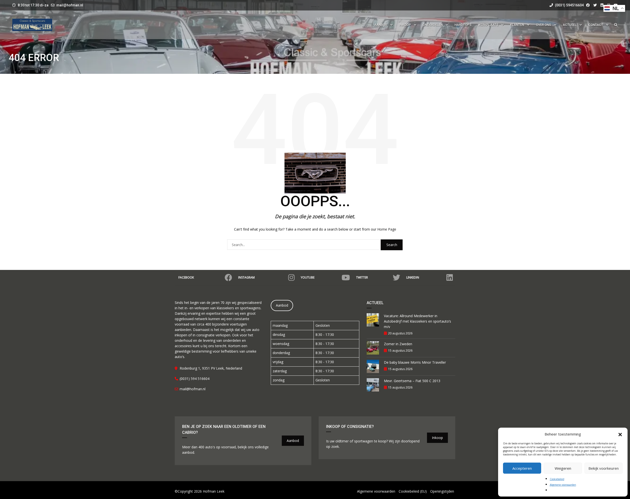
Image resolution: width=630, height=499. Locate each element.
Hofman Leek (213, 491)
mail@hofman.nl (69, 5)
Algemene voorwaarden (563, 484)
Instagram (246, 277)
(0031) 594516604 (569, 5)
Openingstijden (442, 491)
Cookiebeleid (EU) (413, 491)
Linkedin (412, 277)
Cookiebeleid (557, 479)
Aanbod (282, 305)
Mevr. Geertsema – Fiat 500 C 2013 (412, 380)
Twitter (362, 277)
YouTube (308, 277)
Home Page (386, 229)
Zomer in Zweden (398, 344)
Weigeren (563, 468)
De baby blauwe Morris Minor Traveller (415, 362)
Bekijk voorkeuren (603, 468)
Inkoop (437, 437)
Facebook (186, 277)
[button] (620, 434)
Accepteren (522, 468)
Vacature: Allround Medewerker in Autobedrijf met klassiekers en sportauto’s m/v (417, 321)
